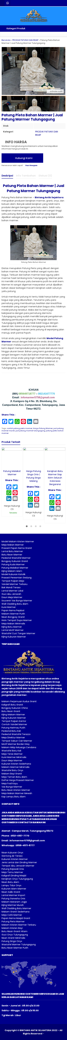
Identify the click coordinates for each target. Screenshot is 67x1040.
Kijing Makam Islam (12, 571)
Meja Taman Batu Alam (14, 776)
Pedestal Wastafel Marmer (16, 557)
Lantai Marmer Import (13, 895)
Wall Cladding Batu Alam (15, 603)
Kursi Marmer (9, 607)
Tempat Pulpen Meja (13, 580)
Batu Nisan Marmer (12, 554)
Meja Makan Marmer (13, 544)
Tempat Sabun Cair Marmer (17, 740)
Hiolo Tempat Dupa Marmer (17, 620)
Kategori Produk (15, 28)
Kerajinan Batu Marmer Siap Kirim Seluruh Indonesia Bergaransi (55, 478)
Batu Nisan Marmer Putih (15, 947)
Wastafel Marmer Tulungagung (19, 944)
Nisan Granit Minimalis (13, 937)
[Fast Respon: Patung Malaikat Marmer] (3, 465)
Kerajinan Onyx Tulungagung (17, 878)
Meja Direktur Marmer (13, 737)
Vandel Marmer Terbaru (14, 584)
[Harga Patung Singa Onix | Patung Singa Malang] (33, 457)
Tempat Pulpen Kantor (14, 721)
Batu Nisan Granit (11, 711)
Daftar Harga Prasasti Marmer (18, 780)
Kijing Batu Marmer (12, 626)
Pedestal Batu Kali (11, 731)
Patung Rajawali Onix (13, 869)
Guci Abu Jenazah (11, 594)
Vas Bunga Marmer (12, 786)
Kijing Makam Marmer (13, 714)
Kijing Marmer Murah (13, 905)
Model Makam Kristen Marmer (18, 541)
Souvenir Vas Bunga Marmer (17, 600)
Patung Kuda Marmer (13, 564)
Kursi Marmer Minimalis (14, 757)
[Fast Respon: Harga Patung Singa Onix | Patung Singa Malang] (25, 465)
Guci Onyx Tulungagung (15, 934)
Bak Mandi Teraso (11, 587)
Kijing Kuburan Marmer (14, 636)
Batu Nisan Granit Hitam (14, 931)
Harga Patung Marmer (43, 428)
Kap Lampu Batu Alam (14, 796)
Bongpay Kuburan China (15, 708)
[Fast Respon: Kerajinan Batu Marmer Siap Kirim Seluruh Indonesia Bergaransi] (46, 465)
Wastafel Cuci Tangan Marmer (18, 633)
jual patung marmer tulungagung (30, 430)
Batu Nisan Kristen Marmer (16, 790)
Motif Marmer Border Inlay (16, 744)
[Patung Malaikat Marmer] (12, 457)
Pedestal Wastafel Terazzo (16, 734)
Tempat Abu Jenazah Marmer (18, 865)
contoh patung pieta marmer (19, 428)
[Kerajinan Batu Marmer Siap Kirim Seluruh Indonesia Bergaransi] (55, 457)
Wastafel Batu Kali (11, 750)
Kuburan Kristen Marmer (15, 859)
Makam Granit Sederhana (15, 911)
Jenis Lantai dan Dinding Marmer (19, 862)
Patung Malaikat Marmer (12, 473)
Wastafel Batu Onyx (12, 770)
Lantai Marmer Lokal (12, 590)
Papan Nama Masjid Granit (16, 918)
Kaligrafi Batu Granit (12, 704)
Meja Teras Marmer (12, 753)
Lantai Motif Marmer (13, 630)
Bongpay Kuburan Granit (15, 561)
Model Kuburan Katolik (13, 574)
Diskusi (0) (45, 175)
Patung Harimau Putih (13, 727)
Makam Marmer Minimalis (15, 767)
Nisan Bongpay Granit (13, 617)
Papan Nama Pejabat (13, 610)
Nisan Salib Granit (11, 892)
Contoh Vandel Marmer (14, 724)
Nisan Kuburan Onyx (12, 852)
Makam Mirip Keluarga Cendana (19, 747)
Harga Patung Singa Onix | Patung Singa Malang (33, 476)
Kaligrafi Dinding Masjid (14, 875)
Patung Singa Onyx (12, 941)
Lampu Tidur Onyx (11, 885)
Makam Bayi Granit (12, 773)
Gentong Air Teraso (12, 855)
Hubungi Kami (23, 158)
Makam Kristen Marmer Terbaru (19, 924)
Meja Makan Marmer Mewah (17, 793)
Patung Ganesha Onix (13, 898)
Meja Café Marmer (12, 915)
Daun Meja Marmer (12, 597)
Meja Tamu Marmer (12, 872)
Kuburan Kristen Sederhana (16, 763)
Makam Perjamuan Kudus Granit (19, 701)
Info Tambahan (26, 175)
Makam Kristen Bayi (12, 928)
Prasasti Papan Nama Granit (17, 548)
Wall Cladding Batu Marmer (16, 908)
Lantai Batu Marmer (12, 551)
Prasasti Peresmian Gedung (16, 577)
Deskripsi (7, 175)
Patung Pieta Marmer (13, 921)
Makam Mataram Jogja (14, 901)
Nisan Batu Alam (10, 882)
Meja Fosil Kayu (10, 783)
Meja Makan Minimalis (13, 623)
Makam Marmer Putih (13, 613)
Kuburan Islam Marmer (14, 888)
